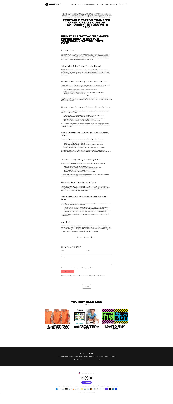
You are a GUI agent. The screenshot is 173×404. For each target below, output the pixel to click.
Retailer (113, 4)
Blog (68, 385)
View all (86, 304)
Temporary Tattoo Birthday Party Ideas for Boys (86, 327)
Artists (99, 4)
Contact (72, 385)
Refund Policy (91, 385)
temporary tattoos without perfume (97, 17)
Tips (79, 4)
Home (55, 385)
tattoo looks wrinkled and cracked (92, 16)
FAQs (106, 4)
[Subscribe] (99, 359)
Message (63, 257)
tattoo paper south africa (67, 17)
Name (62, 250)
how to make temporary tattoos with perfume (80, 15)
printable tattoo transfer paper (76, 16)
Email (88, 250)
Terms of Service (98, 275)
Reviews (63, 385)
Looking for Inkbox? (114, 385)
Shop (73, 4)
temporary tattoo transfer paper (81, 17)
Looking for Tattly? (104, 385)
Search (97, 385)
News (87, 286)
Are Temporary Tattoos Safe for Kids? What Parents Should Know (58, 327)
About (76, 385)
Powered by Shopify (90, 391)
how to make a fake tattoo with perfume (91, 13)
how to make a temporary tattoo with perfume (84, 14)
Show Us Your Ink (89, 4)
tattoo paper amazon (105, 16)
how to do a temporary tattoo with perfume (72, 13)
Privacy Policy (89, 275)
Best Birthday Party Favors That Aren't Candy (115, 327)
